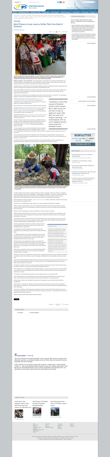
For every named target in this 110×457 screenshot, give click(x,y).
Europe (58, 10)
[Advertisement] (41, 332)
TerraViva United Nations (19, 18)
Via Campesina (26, 124)
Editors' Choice (43, 15)
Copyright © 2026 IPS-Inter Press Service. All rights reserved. (51, 439)
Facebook (72, 426)
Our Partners (60, 425)
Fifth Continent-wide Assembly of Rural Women (26, 109)
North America (89, 10)
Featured (49, 15)
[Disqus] (41, 374)
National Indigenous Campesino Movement (35, 114)
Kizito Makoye (35, 417)
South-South (76, 12)
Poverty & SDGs (49, 16)
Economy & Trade (35, 12)
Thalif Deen (74, 162)
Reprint (50, 31)
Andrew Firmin (75, 168)
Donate (59, 426)
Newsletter (47, 424)
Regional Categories (61, 16)
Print (59, 31)
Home (14, 12)
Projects (55, 16)
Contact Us (60, 424)
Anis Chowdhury (75, 157)
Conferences (28, 15)
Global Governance (66, 12)
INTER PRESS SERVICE (36, 6)
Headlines (16, 16)
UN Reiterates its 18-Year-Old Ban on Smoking (82, 160)
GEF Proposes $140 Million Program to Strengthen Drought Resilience (40, 403)
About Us (60, 427)
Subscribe (47, 426)
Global (95, 10)
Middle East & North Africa (80, 10)
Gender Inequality (34, 312)
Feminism (20, 312)
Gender (92, 12)
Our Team (60, 428)
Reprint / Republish (49, 427)
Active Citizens (17, 15)
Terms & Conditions (67, 439)
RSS (46, 425)
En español (65, 31)
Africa (48, 10)
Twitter (71, 425)
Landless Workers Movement (39, 199)
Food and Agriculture (55, 15)
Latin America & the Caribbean (67, 10)
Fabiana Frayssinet (19, 30)
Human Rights (54, 12)
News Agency (33, 8)
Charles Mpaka (18, 419)
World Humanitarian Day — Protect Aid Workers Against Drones (58, 403)
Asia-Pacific (53, 10)
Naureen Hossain (54, 417)
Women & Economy (29, 18)
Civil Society (85, 12)
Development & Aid (23, 12)
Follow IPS (72, 424)
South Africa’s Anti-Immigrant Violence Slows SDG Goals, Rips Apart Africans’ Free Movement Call (23, 404)
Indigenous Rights (28, 16)
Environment (46, 12)
